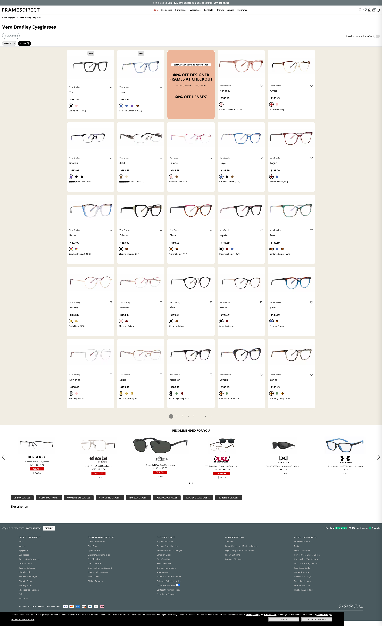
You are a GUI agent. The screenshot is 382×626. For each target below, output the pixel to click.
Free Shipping (94, 559)
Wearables (195, 9)
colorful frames (49, 497)
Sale (156, 9)
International (162, 572)
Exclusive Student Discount (100, 568)
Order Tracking (163, 559)
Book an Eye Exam (302, 585)
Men (21, 541)
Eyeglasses (166, 9)
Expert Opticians (232, 554)
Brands (220, 9)
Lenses (230, 9)
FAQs (296, 546)
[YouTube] (361, 606)
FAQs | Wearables (302, 550)
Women (22, 546)
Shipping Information (166, 568)
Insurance (242, 9)
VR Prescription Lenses (29, 589)
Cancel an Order (164, 554)
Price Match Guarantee (98, 572)
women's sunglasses (198, 497)
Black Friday (93, 546)
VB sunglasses (22, 497)
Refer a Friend (94, 576)
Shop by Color (25, 572)
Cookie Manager (324, 615)
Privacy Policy (252, 615)
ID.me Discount (94, 563)
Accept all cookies (317, 619)
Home (4, 17)
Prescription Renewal (166, 594)
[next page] (210, 416)
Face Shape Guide (302, 568)
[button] (378, 457)
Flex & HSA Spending (303, 589)
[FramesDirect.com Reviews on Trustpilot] (302, 528)
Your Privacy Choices (166, 585)
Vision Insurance (164, 563)
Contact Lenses (26, 563)
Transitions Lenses (302, 581)
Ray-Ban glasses (138, 497)
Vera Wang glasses (110, 497)
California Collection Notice (169, 581)
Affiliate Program (95, 581)
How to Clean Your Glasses (306, 559)
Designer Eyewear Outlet (99, 554)
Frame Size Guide (301, 572)
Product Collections (27, 568)
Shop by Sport (25, 585)
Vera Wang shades (167, 497)
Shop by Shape (25, 581)
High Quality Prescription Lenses (239, 550)
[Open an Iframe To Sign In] (369, 9)
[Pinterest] (351, 606)
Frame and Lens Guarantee (169, 576)
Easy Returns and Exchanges (169, 550)
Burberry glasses (229, 497)
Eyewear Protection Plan (167, 546)
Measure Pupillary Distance (306, 563)
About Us (229, 541)
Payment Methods (165, 541)
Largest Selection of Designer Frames (241, 546)
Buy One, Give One (233, 559)
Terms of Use (270, 615)
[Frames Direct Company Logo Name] (21, 9)
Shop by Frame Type (28, 576)
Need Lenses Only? (302, 576)
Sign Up (49, 528)
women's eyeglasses (78, 497)
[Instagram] (356, 606)
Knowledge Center (302, 541)
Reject (284, 619)
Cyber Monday (94, 550)
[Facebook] (341, 606)
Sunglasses (181, 9)
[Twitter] (346, 606)
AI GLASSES (11, 35)
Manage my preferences (22, 620)
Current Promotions (97, 541)
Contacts (208, 9)
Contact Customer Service (168, 589)
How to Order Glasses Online (307, 554)
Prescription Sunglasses (29, 559)
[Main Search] (360, 9)
